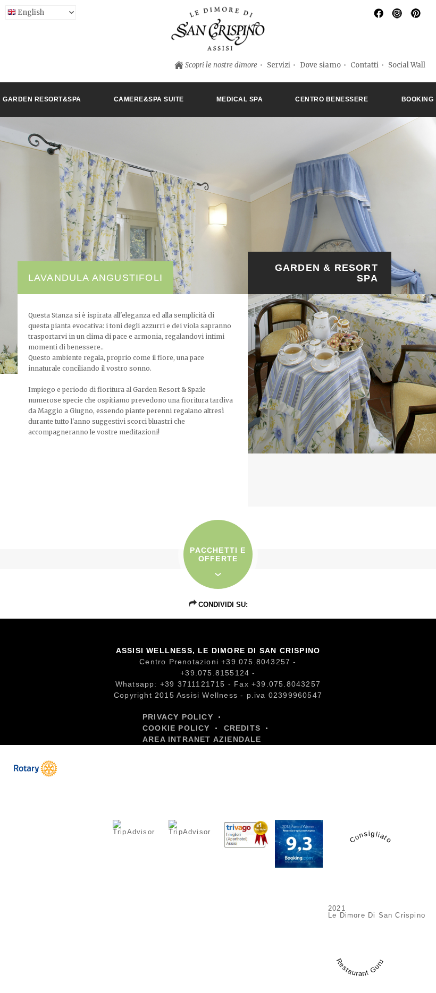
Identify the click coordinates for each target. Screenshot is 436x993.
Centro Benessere (331, 99)
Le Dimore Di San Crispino (376, 915)
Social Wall (406, 65)
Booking (417, 99)
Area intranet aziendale (202, 739)
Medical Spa (239, 99)
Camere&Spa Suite (149, 99)
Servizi (278, 65)
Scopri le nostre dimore (221, 65)
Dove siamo (320, 65)
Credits (242, 728)
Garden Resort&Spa (42, 99)
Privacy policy (177, 717)
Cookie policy (176, 728)
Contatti (364, 65)
